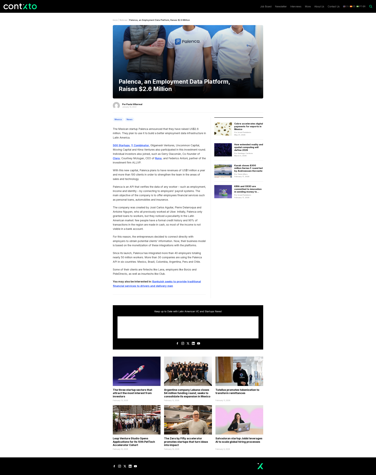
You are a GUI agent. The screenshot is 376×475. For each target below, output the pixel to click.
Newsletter (281, 6)
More (308, 6)
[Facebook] (177, 343)
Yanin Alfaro (243, 174)
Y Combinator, (140, 145)
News (129, 119)
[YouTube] (198, 343)
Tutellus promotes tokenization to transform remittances (237, 391)
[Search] (370, 6)
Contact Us (334, 6)
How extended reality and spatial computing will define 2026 (248, 147)
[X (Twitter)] (188, 343)
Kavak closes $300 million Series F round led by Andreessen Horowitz (248, 168)
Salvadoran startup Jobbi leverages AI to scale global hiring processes (238, 440)
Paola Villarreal (134, 104)
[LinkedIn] (193, 343)
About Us (319, 6)
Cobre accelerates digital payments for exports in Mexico (248, 126)
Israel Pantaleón (244, 132)
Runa (158, 158)
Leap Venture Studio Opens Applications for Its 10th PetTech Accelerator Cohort (134, 442)
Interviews (295, 6)
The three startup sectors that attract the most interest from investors (132, 393)
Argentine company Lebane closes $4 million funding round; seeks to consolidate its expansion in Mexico (187, 393)
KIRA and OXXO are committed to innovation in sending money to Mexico (248, 190)
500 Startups (121, 145)
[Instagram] (182, 343)
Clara (116, 158)
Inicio (115, 20)
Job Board (265, 6)
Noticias (123, 20)
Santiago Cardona (245, 153)
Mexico (118, 119)
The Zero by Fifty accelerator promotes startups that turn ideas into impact (186, 442)
